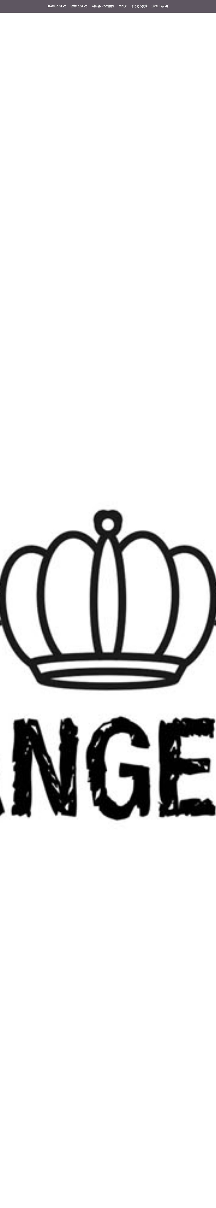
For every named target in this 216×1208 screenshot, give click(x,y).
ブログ (122, 6)
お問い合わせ (160, 6)
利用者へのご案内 (103, 6)
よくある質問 (139, 6)
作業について (79, 6)
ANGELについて (57, 6)
